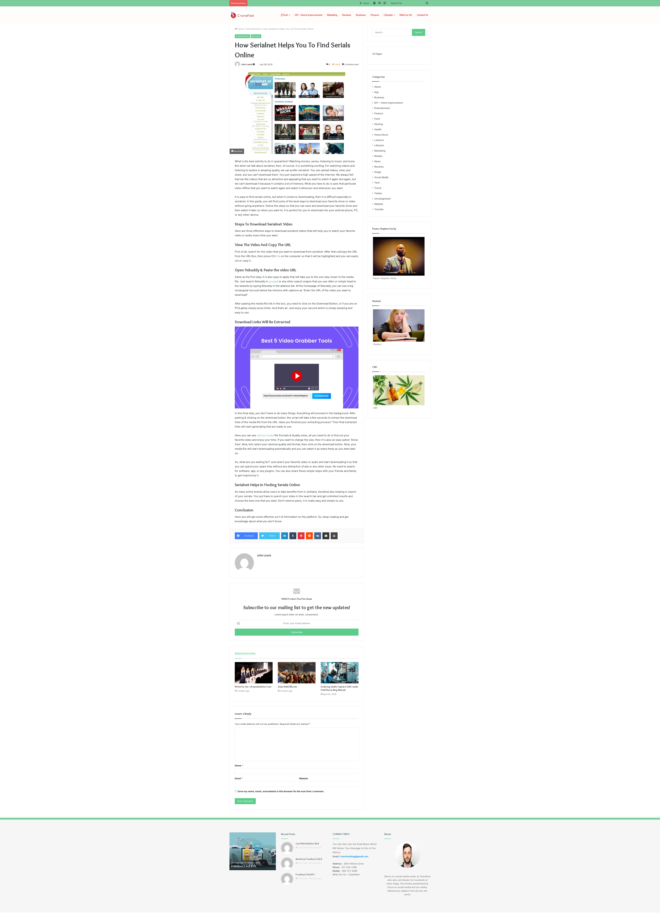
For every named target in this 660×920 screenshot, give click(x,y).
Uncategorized (382, 198)
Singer (377, 172)
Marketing (332, 14)
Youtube (378, 209)
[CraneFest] (242, 15)
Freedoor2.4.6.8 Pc (305, 874)
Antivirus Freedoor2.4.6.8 (309, 859)
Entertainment (253, 28)
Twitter (378, 193)
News (377, 161)
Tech (285, 14)
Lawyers (379, 140)
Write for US (405, 14)
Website (303, 778)
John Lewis (246, 64)
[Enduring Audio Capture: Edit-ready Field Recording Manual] (340, 672)
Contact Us (422, 14)
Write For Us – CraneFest (346, 874)
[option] (252, 851)
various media (265, 435)
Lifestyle (388, 14)
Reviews (346, 14)
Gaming (378, 124)
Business (361, 14)
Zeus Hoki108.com (287, 686)
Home (240, 28)
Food (377, 118)
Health (378, 129)
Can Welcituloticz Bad (307, 843)
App (376, 92)
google (272, 281)
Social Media (381, 177)
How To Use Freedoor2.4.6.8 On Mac (269, 3)
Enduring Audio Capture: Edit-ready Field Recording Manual (339, 688)
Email (239, 778)
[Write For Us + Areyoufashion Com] (254, 672)
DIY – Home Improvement (308, 14)
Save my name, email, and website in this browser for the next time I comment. (281, 791)
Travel (377, 188)
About (377, 86)
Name (239, 765)
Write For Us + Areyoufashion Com (253, 686)
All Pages (377, 53)
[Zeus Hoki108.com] (297, 672)
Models (378, 156)
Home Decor (381, 134)
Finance (375, 14)
